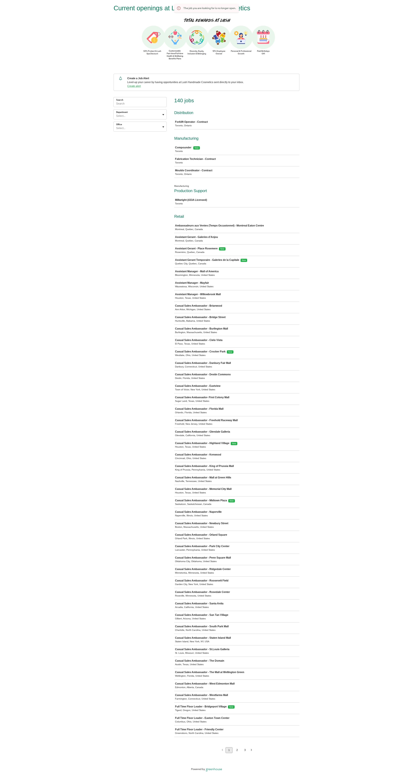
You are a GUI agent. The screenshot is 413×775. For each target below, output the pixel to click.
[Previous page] (222, 750)
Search (119, 100)
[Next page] (251, 750)
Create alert (134, 86)
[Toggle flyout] (163, 115)
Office (119, 124)
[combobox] (116, 116)
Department (122, 112)
